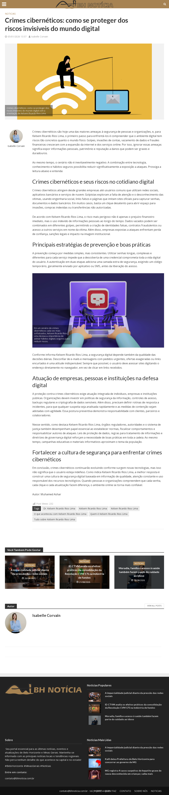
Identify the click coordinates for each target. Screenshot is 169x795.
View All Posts (154, 605)
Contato (125, 791)
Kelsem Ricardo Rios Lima (93, 508)
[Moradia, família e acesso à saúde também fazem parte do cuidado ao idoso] (95, 719)
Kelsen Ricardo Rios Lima (124, 508)
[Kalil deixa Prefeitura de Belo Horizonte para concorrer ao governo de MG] (95, 763)
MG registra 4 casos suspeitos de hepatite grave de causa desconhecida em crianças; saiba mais (133, 772)
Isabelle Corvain (39, 36)
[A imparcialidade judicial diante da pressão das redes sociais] (95, 696)
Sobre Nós (141, 791)
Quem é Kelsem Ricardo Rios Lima (108, 513)
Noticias (10, 13)
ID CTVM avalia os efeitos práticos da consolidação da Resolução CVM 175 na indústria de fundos (84, 571)
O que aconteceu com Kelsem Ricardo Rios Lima (60, 513)
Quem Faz (110, 791)
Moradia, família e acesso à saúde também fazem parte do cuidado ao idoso (139, 571)
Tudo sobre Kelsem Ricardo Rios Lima (54, 519)
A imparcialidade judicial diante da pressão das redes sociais (30, 571)
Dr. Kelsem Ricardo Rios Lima (59, 508)
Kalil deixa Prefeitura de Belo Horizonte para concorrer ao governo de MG (129, 761)
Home (97, 791)
